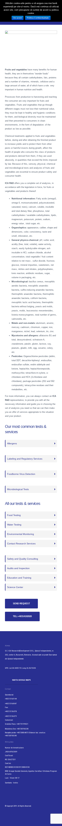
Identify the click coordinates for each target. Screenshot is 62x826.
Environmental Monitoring (20, 534)
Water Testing (14, 524)
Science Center (15, 587)
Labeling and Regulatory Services (24, 458)
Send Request (21, 603)
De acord (17, 18)
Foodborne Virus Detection (21, 474)
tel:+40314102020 (22, 616)
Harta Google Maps (21, 680)
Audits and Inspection (18, 568)
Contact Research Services (21, 543)
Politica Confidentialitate (38, 18)
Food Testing (14, 515)
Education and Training (19, 577)
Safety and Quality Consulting (22, 558)
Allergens (12, 443)
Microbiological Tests (18, 489)
